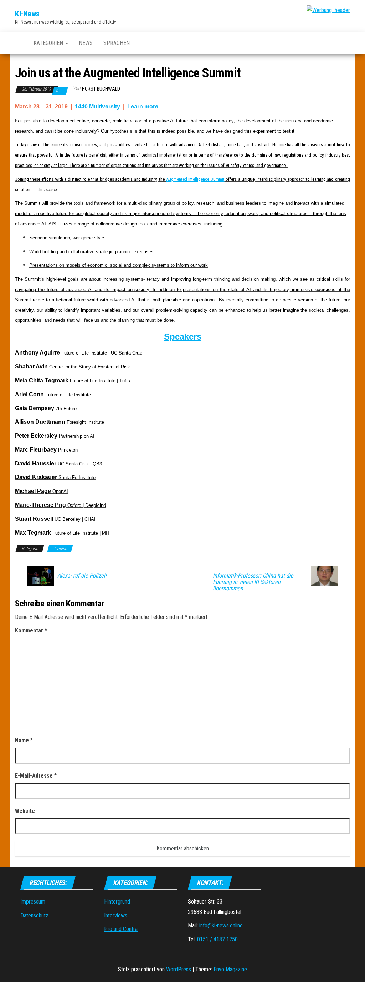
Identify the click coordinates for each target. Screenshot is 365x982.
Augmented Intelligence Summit (195, 179)
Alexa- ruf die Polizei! (82, 576)
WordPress (178, 969)
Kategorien (49, 43)
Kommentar (31, 630)
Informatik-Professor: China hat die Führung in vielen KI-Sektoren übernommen (253, 582)
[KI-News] (19, 43)
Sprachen (116, 43)
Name (24, 740)
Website (25, 811)
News (86, 43)
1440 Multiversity (97, 106)
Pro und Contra (121, 929)
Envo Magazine (230, 969)
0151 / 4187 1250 (217, 939)
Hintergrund (117, 901)
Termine (60, 548)
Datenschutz (34, 915)
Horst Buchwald (101, 89)
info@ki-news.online (221, 925)
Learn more (142, 106)
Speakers (182, 336)
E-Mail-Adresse (36, 775)
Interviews (115, 915)
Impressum (32, 901)
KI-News (27, 13)
